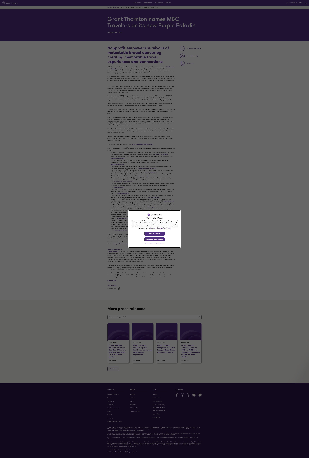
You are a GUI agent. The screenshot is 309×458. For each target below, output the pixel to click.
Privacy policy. (166, 228)
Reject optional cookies (154, 239)
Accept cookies (154, 233)
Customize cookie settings (154, 244)
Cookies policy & (155, 228)
